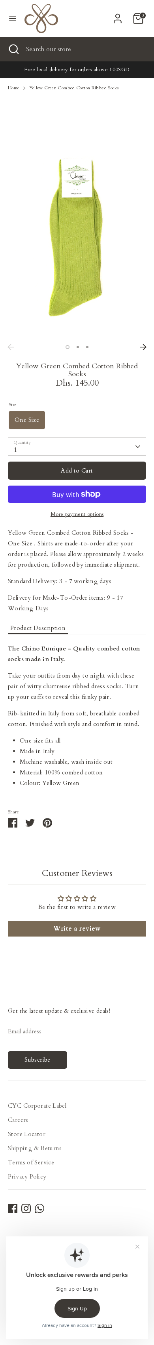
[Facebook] (12, 1208)
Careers (18, 1120)
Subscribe (37, 1060)
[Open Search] (13, 49)
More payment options (77, 514)
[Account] (118, 16)
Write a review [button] (76, 928)
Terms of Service (31, 1162)
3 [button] (87, 347)
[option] (77, 236)
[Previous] (10, 347)
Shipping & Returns (35, 1148)
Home (14, 88)
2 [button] (78, 347)
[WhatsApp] (39, 1208)
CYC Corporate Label (37, 1106)
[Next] (143, 347)
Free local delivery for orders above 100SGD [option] (77, 69)
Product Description (38, 628)
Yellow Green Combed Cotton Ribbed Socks (74, 88)
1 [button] (67, 347)
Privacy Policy (27, 1177)
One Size (27, 420)
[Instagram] (26, 1208)
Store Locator (26, 1134)
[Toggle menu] (13, 18)
